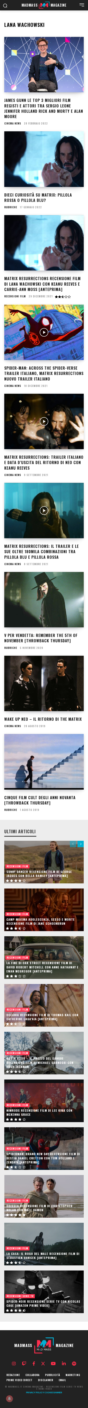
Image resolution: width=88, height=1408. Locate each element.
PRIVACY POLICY (35, 1392)
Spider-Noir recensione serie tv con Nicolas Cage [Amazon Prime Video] (43, 1303)
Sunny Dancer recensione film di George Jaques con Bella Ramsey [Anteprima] (39, 873)
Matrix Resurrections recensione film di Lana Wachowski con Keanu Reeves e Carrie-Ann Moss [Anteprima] (42, 284)
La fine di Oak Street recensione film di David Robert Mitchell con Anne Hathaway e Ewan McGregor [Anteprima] (42, 967)
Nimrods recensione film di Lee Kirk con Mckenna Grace (39, 1112)
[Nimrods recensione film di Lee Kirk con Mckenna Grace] (44, 1101)
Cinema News (12, 123)
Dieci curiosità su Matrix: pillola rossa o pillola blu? (38, 197)
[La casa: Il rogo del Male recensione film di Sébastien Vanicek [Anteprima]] (44, 1244)
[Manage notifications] (9, 1398)
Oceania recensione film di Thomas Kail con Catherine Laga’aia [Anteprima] (42, 1017)
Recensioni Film (15, 296)
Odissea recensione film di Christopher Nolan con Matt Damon (39, 1208)
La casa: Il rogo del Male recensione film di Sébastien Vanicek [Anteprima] (42, 1255)
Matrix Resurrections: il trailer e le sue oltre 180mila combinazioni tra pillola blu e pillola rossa (41, 551)
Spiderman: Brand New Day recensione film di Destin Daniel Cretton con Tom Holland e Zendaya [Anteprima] (43, 1158)
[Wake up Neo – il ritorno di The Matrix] (44, 683)
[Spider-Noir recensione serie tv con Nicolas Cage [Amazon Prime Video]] (44, 1292)
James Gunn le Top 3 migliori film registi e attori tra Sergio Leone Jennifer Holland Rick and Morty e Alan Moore (43, 108)
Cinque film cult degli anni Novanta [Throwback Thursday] (40, 800)
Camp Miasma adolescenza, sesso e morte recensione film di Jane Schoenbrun (40, 921)
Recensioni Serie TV (20, 1296)
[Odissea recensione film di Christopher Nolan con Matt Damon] (44, 1196)
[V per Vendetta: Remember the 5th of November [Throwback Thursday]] (44, 599)
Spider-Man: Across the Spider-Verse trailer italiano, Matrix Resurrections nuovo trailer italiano (44, 373)
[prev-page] (73, 844)
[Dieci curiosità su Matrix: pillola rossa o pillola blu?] (44, 159)
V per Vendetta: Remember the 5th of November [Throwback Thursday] (41, 637)
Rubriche (10, 207)
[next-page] (81, 844)
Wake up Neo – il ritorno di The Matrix (43, 719)
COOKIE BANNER (53, 1392)
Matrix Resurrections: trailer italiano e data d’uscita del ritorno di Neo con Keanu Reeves (44, 462)
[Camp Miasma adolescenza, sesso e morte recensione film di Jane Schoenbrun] (44, 910)
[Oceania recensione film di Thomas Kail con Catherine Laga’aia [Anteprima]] (44, 1005)
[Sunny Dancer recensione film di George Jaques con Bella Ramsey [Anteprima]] (44, 862)
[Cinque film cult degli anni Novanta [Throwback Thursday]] (44, 761)
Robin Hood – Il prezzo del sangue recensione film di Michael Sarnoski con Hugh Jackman (39, 1062)
